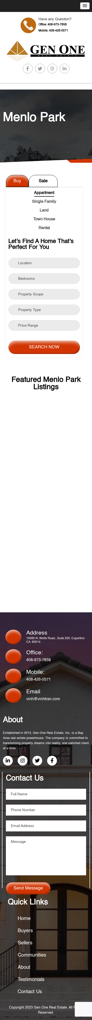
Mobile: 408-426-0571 (53, 30)
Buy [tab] (17, 181)
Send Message (28, 888)
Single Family (44, 202)
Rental (44, 228)
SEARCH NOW (44, 347)
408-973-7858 (38, 660)
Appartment (44, 193)
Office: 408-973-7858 (53, 24)
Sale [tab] (43, 181)
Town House (44, 219)
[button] (85, 5)
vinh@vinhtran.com (43, 699)
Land (44, 210)
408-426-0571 (38, 680)
